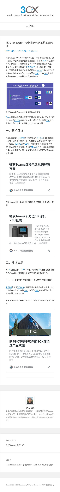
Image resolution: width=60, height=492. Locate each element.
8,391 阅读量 (22, 51)
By (33, 51)
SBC (37, 73)
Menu (31, 26)
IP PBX (17, 120)
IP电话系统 (30, 67)
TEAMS (43, 61)
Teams (8, 117)
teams (39, 70)
